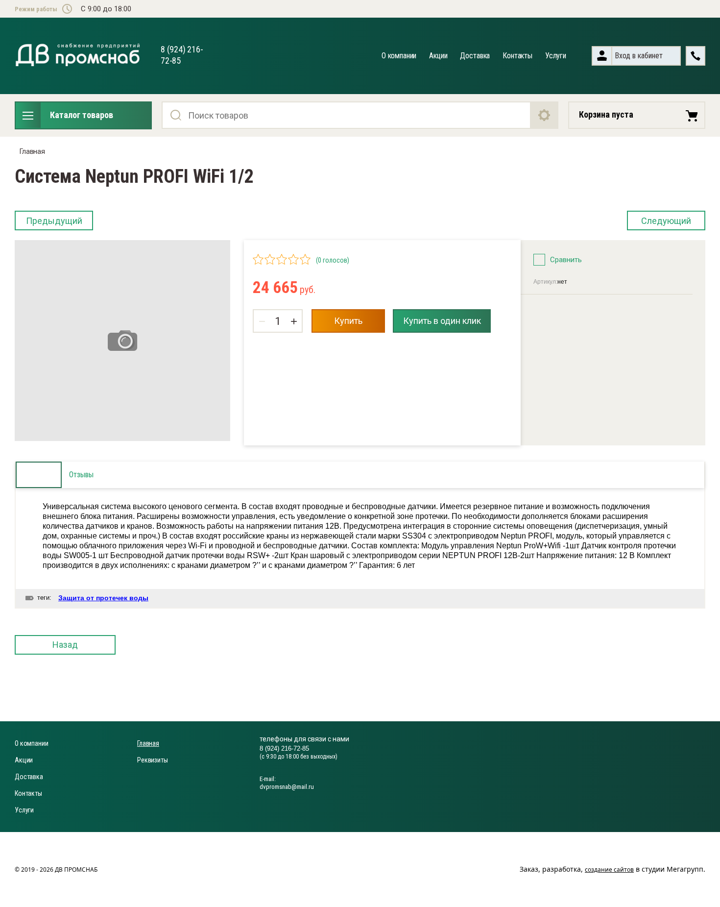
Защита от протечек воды (103, 598)
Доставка (475, 55)
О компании (399, 55)
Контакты (517, 55)
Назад (65, 644)
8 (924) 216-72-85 (284, 748)
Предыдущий (54, 221)
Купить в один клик (442, 321)
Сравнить (566, 259)
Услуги (555, 55)
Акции (438, 55)
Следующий (666, 221)
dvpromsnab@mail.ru (287, 786)
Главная (32, 151)
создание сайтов (609, 869)
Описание (38, 474)
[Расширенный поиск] (544, 115)
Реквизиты (152, 760)
